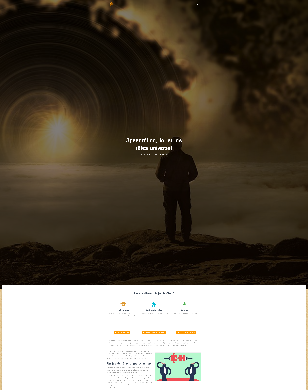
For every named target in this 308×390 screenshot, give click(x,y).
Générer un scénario (167, 4)
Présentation (137, 4)
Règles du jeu (147, 4)
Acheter (184, 4)
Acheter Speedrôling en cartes (187, 332)
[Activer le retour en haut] (305, 387)
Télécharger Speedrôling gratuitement (155, 332)
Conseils (156, 4)
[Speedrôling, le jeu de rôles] (111, 4)
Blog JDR (177, 4)
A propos (190, 4)
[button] (158, 4)
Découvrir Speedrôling (123, 332)
